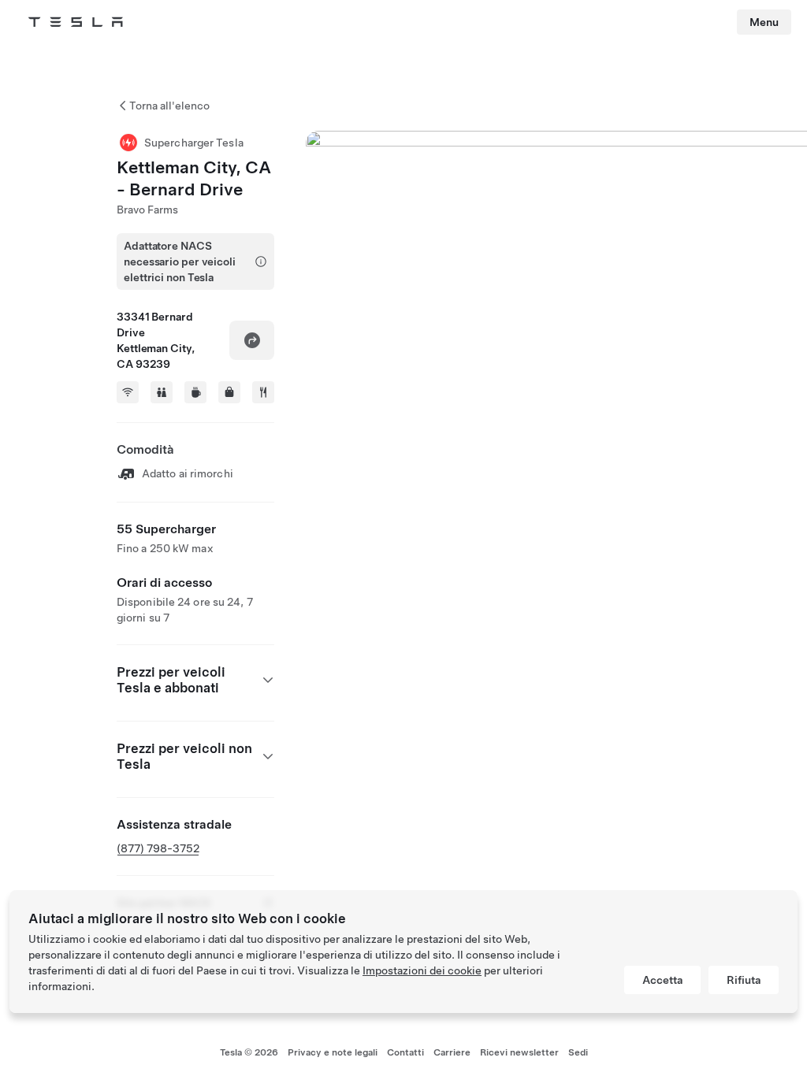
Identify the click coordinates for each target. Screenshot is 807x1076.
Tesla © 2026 (249, 1052)
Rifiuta (744, 980)
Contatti (405, 1052)
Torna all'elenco (169, 105)
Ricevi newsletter (519, 1052)
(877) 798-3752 (158, 848)
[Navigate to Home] (76, 22)
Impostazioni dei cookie (422, 970)
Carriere (451, 1052)
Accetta (662, 980)
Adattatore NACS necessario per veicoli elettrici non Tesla (180, 261)
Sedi (578, 1052)
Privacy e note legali (332, 1052)
